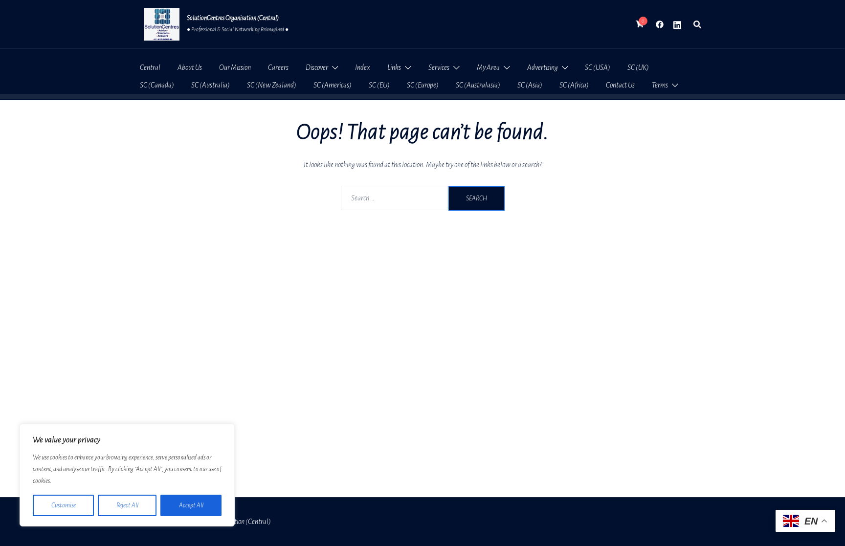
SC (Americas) (332, 85)
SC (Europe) (423, 85)
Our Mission (235, 67)
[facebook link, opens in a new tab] (660, 24)
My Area (488, 67)
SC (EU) (379, 85)
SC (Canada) (157, 85)
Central (150, 67)
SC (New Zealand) (271, 85)
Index (362, 67)
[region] (127, 475)
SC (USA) (597, 67)
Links (394, 67)
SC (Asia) (529, 85)
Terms (660, 85)
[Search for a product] (697, 24)
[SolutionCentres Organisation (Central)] (161, 24)
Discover (317, 67)
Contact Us (620, 85)
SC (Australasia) (478, 85)
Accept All (191, 505)
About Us (190, 67)
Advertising (542, 67)
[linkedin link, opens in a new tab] (677, 24)
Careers (278, 67)
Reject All (127, 505)
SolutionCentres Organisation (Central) (233, 18)
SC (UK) (638, 67)
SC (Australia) (210, 85)
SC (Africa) (574, 85)
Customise (63, 505)
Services (438, 67)
